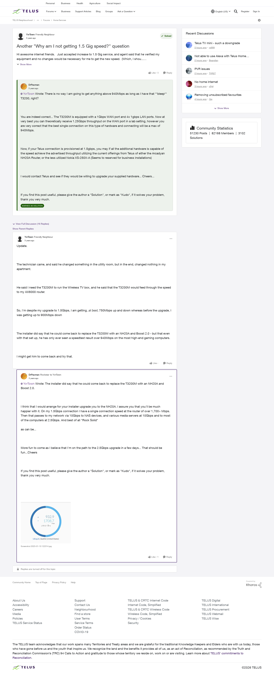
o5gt (211, 86)
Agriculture (94, 3)
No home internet (206, 82)
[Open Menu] (259, 20)
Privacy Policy (59, 582)
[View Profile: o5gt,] (189, 84)
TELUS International (215, 605)
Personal (50, 3)
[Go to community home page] (26, 11)
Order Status (83, 627)
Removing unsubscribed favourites (218, 94)
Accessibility (21, 605)
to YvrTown (55, 374)
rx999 (212, 47)
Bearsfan (213, 60)
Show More (26, 64)
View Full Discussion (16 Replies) (32, 223)
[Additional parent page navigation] (38, 20)
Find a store (82, 614)
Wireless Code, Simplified (145, 614)
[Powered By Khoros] (253, 584)
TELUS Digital (211, 600)
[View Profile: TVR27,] (189, 71)
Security (133, 623)
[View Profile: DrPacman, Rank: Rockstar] (24, 376)
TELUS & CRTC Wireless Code (148, 609)
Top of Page (41, 582)
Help (73, 582)
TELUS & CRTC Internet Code (148, 600)
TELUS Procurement (215, 609)
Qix (210, 99)
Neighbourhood (85, 609)
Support (80, 600)
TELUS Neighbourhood (23, 20)
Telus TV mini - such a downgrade (217, 43)
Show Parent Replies (23, 228)
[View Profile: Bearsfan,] (189, 58)
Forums (46, 20)
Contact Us (82, 605)
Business (65, 3)
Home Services (59, 20)
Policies (18, 618)
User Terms (82, 618)
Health (80, 3)
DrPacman (34, 84)
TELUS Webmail (212, 614)
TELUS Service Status (27, 623)
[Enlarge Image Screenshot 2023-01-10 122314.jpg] (46, 522)
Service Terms (84, 623)
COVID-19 (81, 632)
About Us (19, 600)
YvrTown (30, 34)
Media (17, 614)
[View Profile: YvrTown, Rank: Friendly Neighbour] (21, 36)
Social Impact (114, 3)
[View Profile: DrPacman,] (24, 86)
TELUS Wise (210, 618)
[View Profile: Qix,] (189, 97)
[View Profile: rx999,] (189, 45)
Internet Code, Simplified (144, 605)
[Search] (236, 11)
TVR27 (212, 73)
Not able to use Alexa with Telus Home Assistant (220, 56)
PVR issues (202, 69)
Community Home (22, 582)
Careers (18, 609)
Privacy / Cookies (139, 618)
